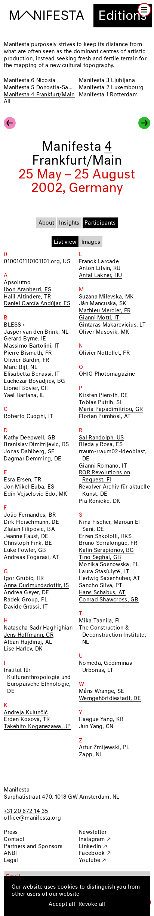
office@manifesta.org (32, 818)
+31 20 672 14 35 (26, 811)
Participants (100, 223)
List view (65, 242)
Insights (69, 223)
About (46, 223)
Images (91, 242)
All (7, 101)
